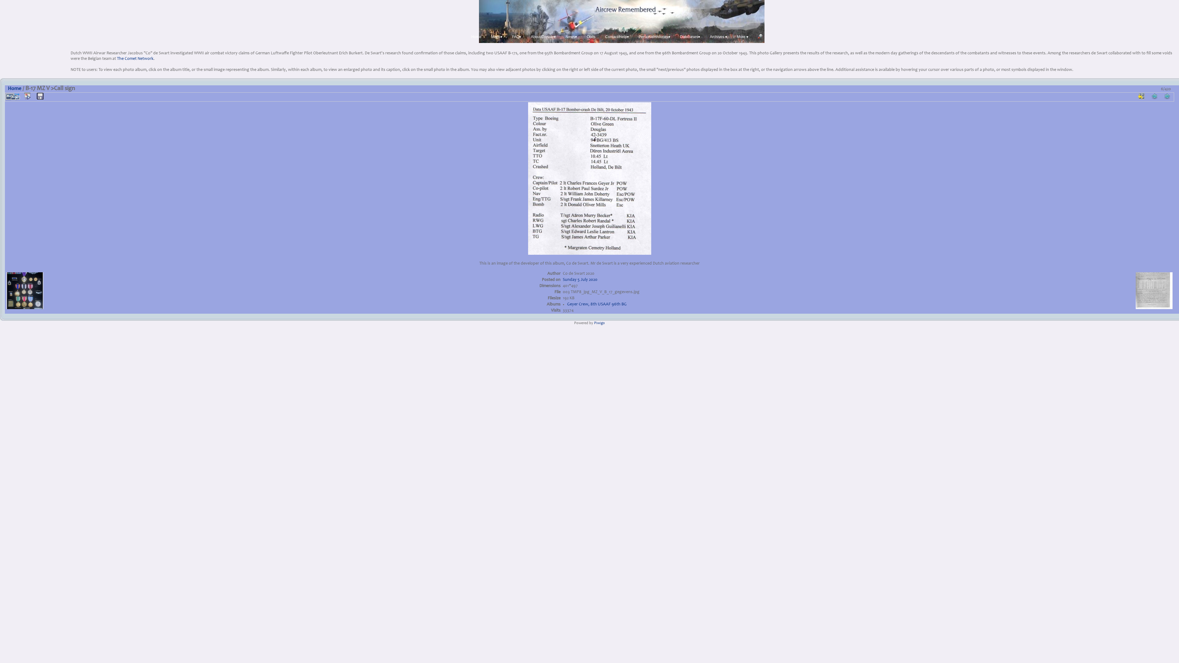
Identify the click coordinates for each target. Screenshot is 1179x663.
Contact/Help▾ (617, 37)
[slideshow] (27, 96)
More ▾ (742, 37)
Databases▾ (690, 37)
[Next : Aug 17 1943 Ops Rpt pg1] (1167, 96)
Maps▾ (496, 37)
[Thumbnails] (1141, 96)
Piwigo (599, 323)
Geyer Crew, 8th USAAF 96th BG (597, 304)
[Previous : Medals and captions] (1154, 96)
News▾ (571, 37)
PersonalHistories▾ (654, 37)
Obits (591, 37)
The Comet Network (135, 59)
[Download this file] (40, 96)
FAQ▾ (516, 37)
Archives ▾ (718, 37)
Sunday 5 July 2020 (580, 280)
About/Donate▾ (543, 37)
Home (476, 37)
